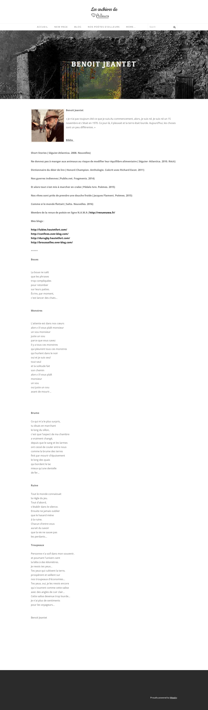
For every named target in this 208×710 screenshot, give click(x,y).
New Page (61, 27)
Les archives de (104, 9)
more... (131, 27)
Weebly (173, 697)
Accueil (42, 27)
